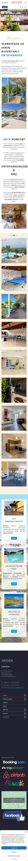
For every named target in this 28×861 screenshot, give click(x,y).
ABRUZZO (14, 710)
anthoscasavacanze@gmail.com (15, 687)
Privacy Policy (14, 859)
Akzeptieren (14, 848)
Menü (25, 2)
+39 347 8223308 (14, 682)
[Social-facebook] (20, 7)
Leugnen (14, 852)
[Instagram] (23, 7)
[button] (26, 832)
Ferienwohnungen (14, 699)
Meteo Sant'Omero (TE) (8, 757)
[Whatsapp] (25, 7)
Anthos (14, 695)
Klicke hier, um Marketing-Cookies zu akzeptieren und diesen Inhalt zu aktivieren (14, 800)
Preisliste (5, 702)
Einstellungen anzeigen (14, 856)
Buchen (5, 706)
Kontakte (14, 713)
